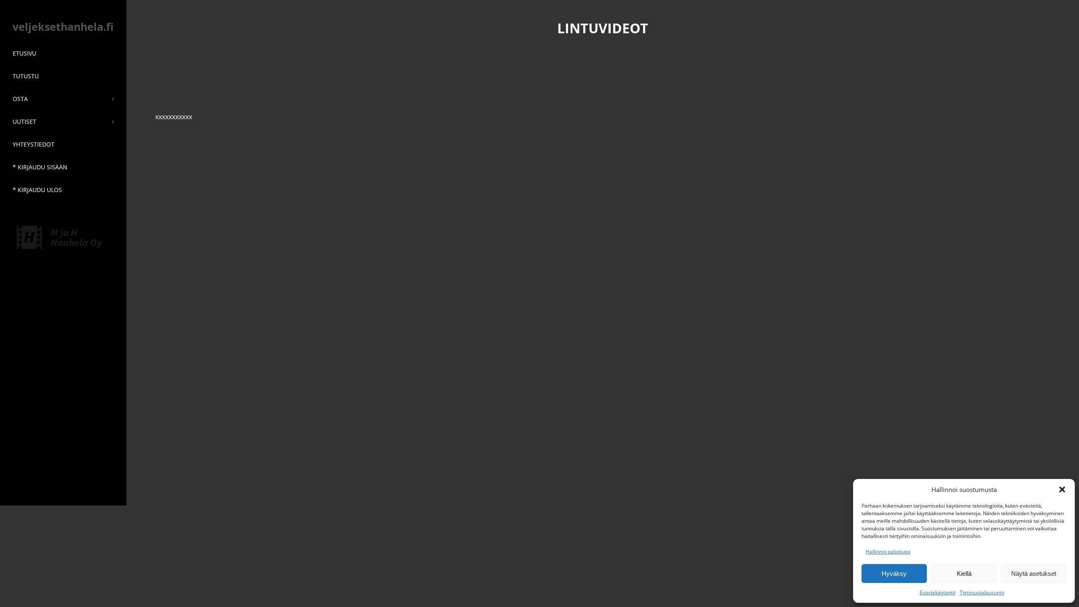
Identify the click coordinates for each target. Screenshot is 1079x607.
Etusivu (24, 53)
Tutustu (26, 76)
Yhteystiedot (33, 144)
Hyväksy (894, 573)
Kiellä (964, 573)
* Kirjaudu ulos (37, 190)
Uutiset (24, 122)
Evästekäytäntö (938, 592)
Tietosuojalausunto (982, 592)
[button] (1062, 489)
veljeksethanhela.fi (63, 26)
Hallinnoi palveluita (888, 551)
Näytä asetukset (1033, 573)
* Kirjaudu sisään (40, 167)
